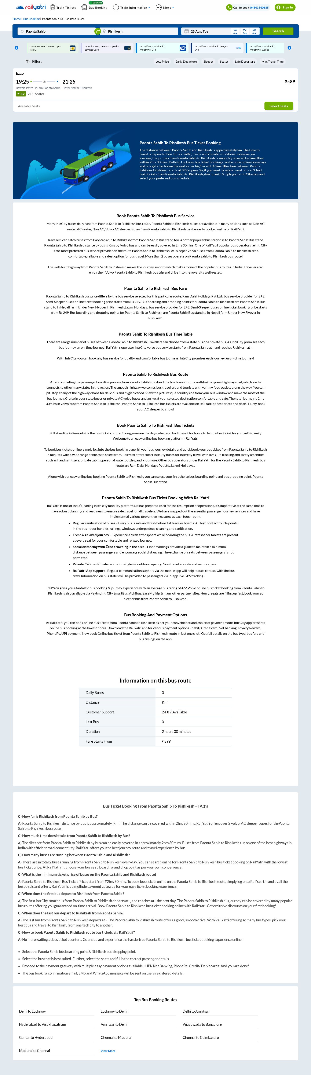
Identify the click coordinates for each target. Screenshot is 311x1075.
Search (278, 31)
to (32, 1011)
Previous (15, 48)
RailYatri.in (55, 867)
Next (288, 48)
